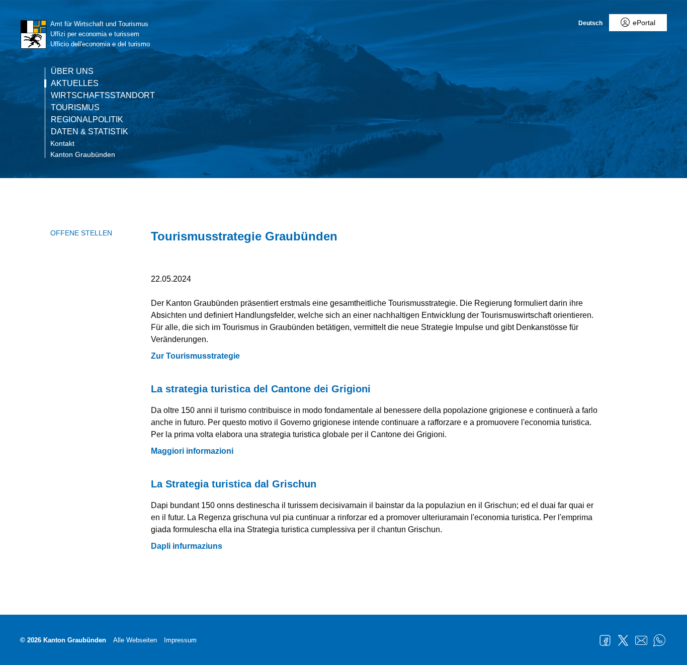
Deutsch (590, 23)
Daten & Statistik (89, 132)
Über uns (72, 71)
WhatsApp (659, 640)
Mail (641, 640)
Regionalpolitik (87, 120)
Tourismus (75, 108)
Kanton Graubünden (82, 154)
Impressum (180, 640)
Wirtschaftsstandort (103, 96)
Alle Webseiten (135, 640)
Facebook (605, 640)
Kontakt (62, 143)
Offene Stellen (81, 233)
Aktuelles (75, 83)
